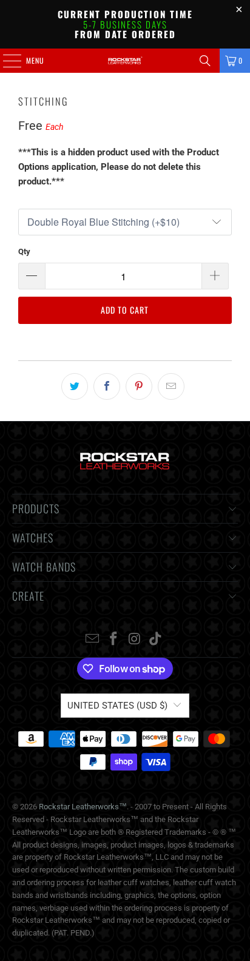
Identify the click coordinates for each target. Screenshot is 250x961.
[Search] (205, 61)
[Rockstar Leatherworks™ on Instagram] (135, 640)
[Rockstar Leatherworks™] (124, 61)
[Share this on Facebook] (106, 386)
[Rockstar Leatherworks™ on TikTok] (156, 640)
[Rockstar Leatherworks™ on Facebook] (114, 640)
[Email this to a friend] (171, 386)
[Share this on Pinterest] (139, 386)
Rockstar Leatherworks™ (83, 806)
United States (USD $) (117, 705)
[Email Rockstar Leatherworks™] (93, 640)
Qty (24, 251)
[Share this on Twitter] (74, 386)
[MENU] (5, 61)
